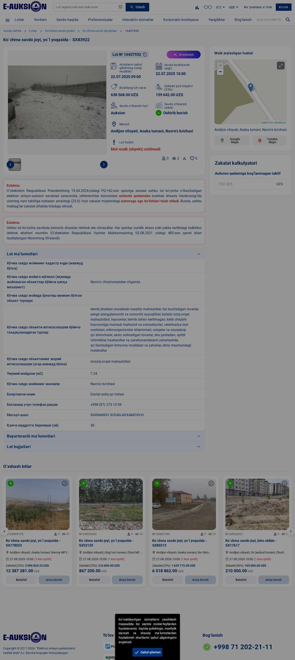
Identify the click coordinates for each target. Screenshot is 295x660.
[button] (147, 652)
